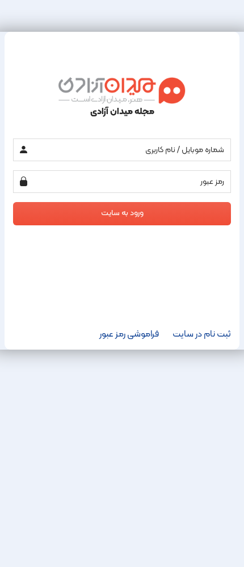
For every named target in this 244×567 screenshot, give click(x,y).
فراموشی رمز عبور (129, 334)
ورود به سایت (122, 213)
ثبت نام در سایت (202, 334)
